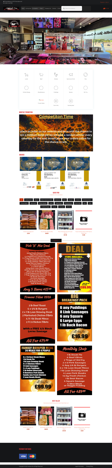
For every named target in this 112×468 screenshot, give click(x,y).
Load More (56, 240)
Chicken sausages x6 (28, 231)
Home (23, 8)
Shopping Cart (48, 8)
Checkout (54, 8)
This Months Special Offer (47, 231)
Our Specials (35, 8)
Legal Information (79, 466)
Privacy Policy (89, 466)
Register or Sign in (104, 2)
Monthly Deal (28, 8)
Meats (41, 8)
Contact (59, 8)
